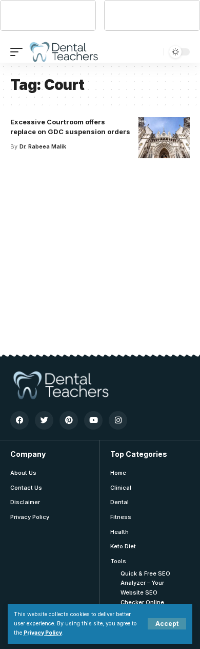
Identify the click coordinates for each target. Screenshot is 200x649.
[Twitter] (44, 420)
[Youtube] (93, 420)
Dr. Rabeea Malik (42, 146)
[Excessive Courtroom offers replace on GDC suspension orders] (164, 137)
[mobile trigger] (19, 52)
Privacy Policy (43, 632)
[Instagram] (118, 420)
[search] (153, 52)
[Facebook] (19, 420)
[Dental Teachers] (63, 52)
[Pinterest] (68, 420)
